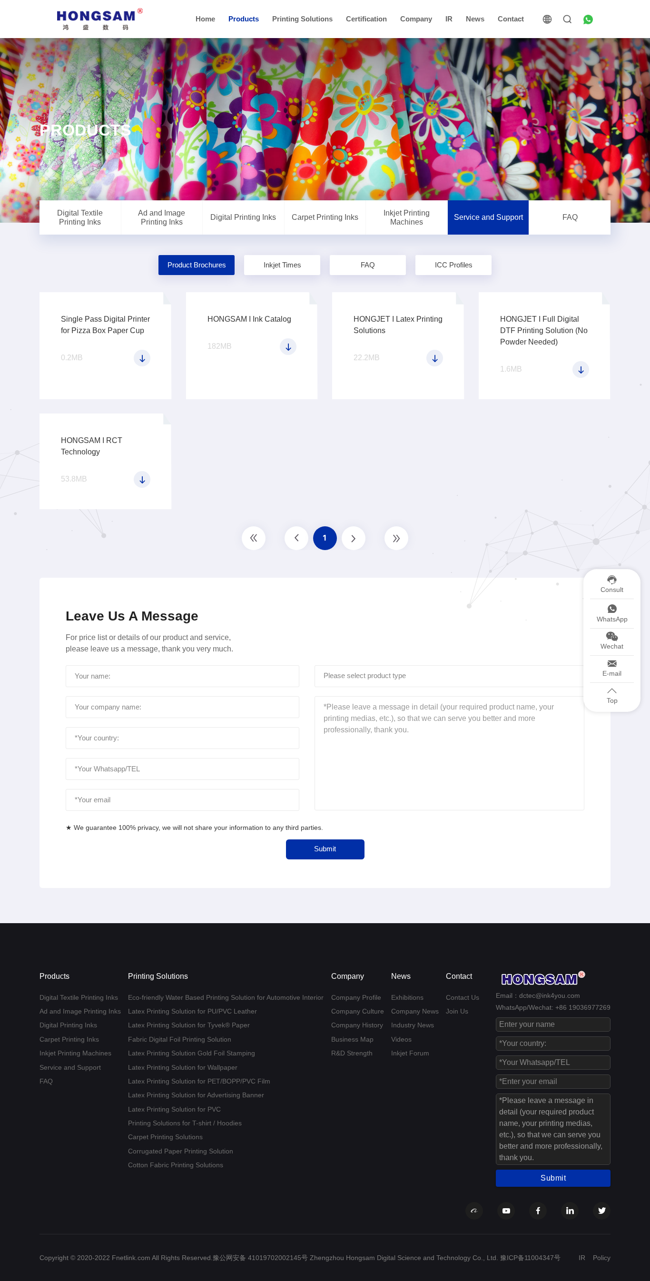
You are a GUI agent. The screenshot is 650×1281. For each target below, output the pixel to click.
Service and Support (488, 217)
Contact (511, 19)
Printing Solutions (302, 19)
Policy (602, 1257)
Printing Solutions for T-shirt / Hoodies (185, 1123)
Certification (366, 19)
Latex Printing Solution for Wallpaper (182, 1067)
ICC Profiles (454, 265)
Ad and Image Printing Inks (161, 217)
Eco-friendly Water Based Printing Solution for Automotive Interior (226, 997)
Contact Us (462, 997)
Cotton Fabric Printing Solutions (175, 1165)
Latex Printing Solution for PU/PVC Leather (192, 1011)
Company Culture (357, 1011)
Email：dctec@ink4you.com (538, 995)
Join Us (457, 1011)
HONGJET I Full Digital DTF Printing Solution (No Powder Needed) (544, 330)
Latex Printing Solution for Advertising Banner (196, 1095)
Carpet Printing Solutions (165, 1137)
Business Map (352, 1039)
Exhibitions (407, 997)
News (475, 19)
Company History (357, 1025)
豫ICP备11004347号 (530, 1257)
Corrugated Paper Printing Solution (180, 1151)
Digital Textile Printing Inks (80, 217)
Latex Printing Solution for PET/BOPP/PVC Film (199, 1081)
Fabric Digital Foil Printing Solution (179, 1039)
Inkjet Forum (410, 1053)
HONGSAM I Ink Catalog (249, 319)
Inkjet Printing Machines (407, 217)
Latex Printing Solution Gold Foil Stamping (191, 1053)
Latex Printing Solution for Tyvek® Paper (189, 1025)
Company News (415, 1011)
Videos (401, 1039)
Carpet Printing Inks (325, 217)
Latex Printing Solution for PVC (174, 1109)
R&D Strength (352, 1053)
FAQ (570, 217)
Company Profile (356, 997)
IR (449, 19)
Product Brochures (196, 265)
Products (243, 19)
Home (205, 19)
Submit (325, 849)
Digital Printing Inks (243, 217)
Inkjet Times (282, 265)
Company (416, 19)
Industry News (412, 1025)
